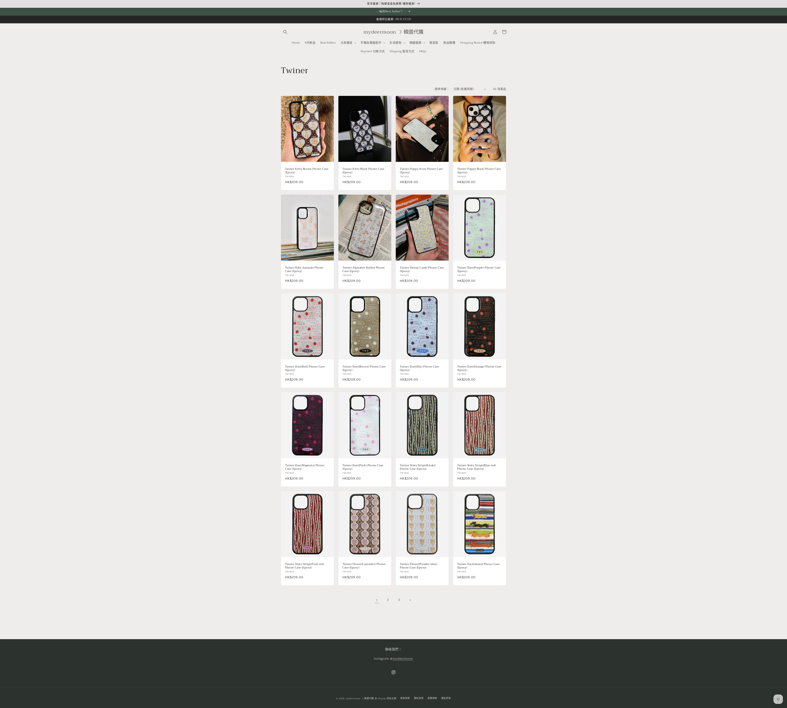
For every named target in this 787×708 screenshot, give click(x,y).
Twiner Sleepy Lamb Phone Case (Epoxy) (422, 269)
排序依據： (442, 89)
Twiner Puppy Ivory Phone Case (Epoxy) (421, 170)
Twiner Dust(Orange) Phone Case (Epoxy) (479, 368)
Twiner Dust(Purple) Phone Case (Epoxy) (479, 269)
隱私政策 (419, 698)
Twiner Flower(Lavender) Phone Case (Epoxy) (364, 566)
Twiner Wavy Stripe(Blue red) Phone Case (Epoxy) (476, 467)
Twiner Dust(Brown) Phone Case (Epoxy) (364, 368)
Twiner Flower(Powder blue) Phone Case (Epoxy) (418, 566)
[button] (285, 31)
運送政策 (446, 698)
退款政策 (405, 698)
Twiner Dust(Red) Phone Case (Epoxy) (305, 368)
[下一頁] (410, 600)
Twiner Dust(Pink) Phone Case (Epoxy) (362, 467)
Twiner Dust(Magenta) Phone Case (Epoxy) (305, 467)
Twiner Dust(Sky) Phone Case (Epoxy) (419, 368)
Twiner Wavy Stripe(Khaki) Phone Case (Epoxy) (418, 467)
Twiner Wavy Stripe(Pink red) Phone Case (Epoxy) (304, 566)
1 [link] (377, 600)
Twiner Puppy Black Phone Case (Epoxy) (479, 170)
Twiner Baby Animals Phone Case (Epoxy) (304, 269)
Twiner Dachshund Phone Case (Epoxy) (478, 566)
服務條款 (432, 698)
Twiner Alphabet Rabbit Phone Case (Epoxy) (363, 269)
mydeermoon (403, 658)
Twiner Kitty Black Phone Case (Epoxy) (363, 170)
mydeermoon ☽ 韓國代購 (360, 698)
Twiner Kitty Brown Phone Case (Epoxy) (306, 170)
